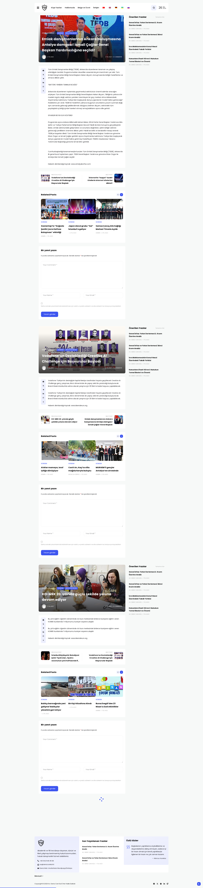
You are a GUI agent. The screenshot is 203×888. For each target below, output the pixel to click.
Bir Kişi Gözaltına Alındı (80, 703)
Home (44, 33)
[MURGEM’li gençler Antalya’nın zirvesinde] (109, 450)
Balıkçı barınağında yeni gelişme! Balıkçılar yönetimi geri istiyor (53, 706)
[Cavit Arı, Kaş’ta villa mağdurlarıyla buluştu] (82, 450)
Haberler (51, 33)
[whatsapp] (43, 86)
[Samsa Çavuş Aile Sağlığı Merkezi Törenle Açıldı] (109, 209)
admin (43, 236)
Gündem (60, 33)
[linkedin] (43, 82)
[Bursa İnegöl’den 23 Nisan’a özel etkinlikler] (109, 686)
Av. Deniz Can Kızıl (135, 29)
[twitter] (43, 74)
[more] (43, 91)
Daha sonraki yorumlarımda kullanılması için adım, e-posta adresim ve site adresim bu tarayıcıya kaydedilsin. (81, 306)
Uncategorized (71, 33)
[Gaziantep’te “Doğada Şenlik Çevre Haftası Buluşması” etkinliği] (54, 209)
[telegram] (43, 78)
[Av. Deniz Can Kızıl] (44, 7)
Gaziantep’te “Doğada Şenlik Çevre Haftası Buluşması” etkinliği (52, 229)
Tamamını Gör (160, 17)
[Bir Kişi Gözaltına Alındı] (82, 686)
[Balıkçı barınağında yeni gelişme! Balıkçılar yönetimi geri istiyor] (54, 686)
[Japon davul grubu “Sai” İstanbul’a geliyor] (82, 209)
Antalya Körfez (74, 474)
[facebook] (43, 70)
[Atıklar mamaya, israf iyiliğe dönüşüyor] (54, 450)
